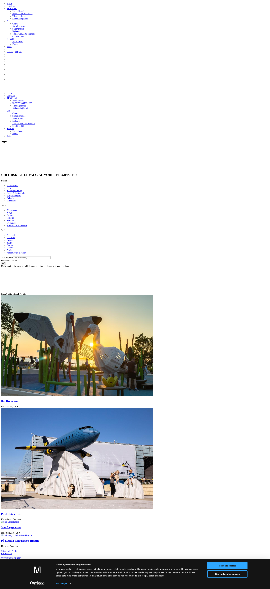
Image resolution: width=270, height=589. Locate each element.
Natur (9, 213)
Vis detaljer (61, 583)
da (8, 46)
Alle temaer (12, 210)
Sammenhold (18, 29)
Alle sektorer (12, 185)
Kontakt (10, 39)
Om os (15, 24)
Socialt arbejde (18, 26)
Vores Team (17, 41)
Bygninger (11, 223)
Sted (3, 230)
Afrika (10, 250)
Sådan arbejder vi (20, 18)
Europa (10, 245)
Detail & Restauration (16, 193)
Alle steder (11, 235)
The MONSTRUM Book (23, 34)
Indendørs (11, 200)
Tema (3, 205)
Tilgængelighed (19, 16)
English (18, 51)
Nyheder (16, 31)
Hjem (9, 3)
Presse (15, 44)
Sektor (4, 180)
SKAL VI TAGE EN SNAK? (9, 552)
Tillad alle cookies (227, 566)
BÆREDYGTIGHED (22, 13)
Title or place (7, 257)
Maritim (10, 220)
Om (8, 21)
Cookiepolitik (18, 36)
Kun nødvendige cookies (227, 574)
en (10, 46)
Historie (10, 218)
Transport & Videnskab (17, 225)
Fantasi (10, 215)
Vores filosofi (18, 11)
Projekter (11, 6)
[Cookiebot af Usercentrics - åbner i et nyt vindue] (37, 583)
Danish (10, 51)
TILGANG (12, 8)
